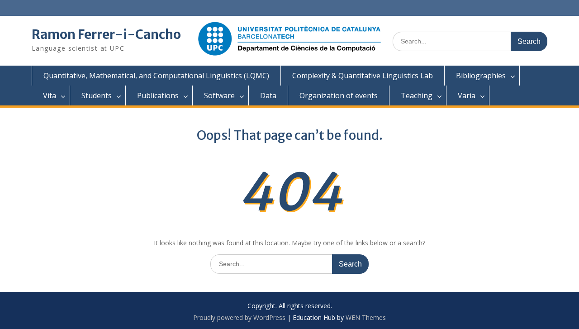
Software (219, 95)
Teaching (416, 95)
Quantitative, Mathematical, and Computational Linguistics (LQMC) (156, 76)
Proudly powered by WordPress (239, 317)
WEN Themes (366, 317)
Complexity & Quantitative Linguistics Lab (362, 76)
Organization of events (338, 95)
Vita (49, 95)
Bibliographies (481, 76)
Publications (158, 95)
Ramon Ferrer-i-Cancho (106, 34)
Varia (466, 95)
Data (268, 95)
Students (96, 95)
